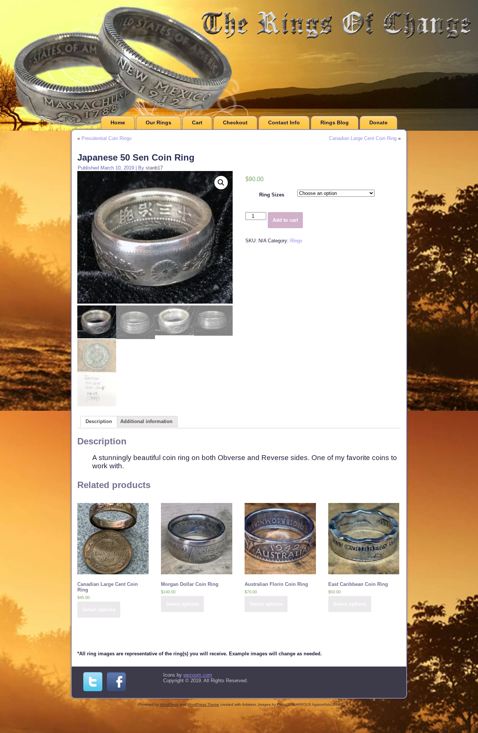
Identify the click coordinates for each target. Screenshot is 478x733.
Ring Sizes (271, 195)
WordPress (169, 704)
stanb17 (154, 168)
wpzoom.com (197, 675)
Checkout (235, 122)
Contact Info (284, 122)
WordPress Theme (203, 704)
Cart (197, 122)
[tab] (98, 421)
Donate (378, 122)
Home (118, 122)
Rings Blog (334, 122)
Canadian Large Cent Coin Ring (363, 138)
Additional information (146, 421)
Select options (98, 609)
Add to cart (285, 220)
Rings (296, 240)
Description (99, 421)
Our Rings (158, 122)
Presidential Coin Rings (106, 138)
